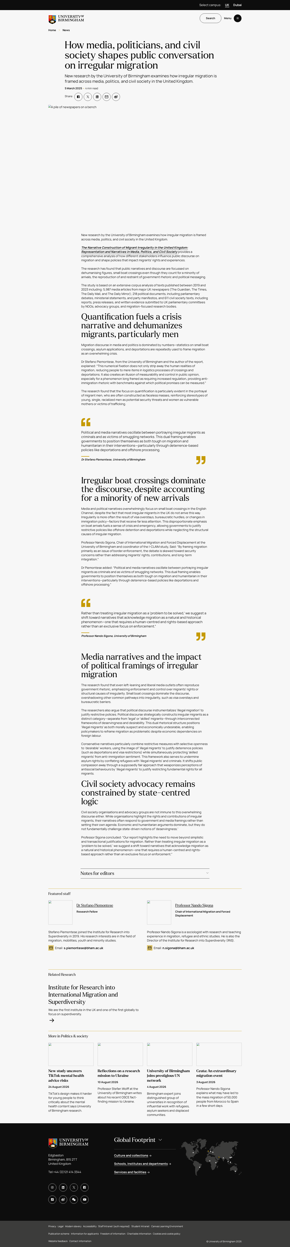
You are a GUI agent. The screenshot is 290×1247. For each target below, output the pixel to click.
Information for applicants (85, 1233)
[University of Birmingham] (66, 18)
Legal (60, 1226)
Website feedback (58, 1241)
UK (227, 5)
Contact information (80, 1241)
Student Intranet (140, 1226)
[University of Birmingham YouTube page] (85, 1200)
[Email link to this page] (107, 97)
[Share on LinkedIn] (97, 97)
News (66, 30)
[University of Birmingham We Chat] (74, 1200)
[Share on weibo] (116, 97)
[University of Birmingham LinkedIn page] (63, 1187)
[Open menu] (238, 18)
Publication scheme (58, 1233)
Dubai (237, 5)
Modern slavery (73, 1226)
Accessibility (89, 1226)
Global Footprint (135, 1140)
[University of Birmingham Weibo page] (63, 1200)
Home (52, 30)
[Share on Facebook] (78, 97)
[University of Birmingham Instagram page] (52, 1187)
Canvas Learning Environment (167, 1226)
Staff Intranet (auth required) (114, 1226)
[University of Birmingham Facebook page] (85, 1187)
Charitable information (139, 1233)
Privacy (52, 1226)
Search (210, 18)
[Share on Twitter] (88, 97)
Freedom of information (112, 1233)
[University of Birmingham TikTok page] (52, 1200)
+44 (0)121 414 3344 (67, 1172)
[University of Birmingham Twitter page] (74, 1187)
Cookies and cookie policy (166, 1233)
